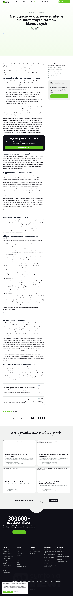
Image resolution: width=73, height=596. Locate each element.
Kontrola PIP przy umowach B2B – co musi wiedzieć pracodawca (50, 562)
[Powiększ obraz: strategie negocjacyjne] (7, 314)
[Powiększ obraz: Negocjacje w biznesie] (7, 212)
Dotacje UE (19, 562)
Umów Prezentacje (34, 549)
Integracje (5, 569)
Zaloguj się (54, 1)
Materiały (36, 1)
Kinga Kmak (9, 489)
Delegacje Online (6, 558)
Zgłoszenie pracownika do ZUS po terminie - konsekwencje (53, 455)
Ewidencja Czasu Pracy (8, 556)
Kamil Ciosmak (38, 27)
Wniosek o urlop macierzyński (60, 553)
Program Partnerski (21, 557)
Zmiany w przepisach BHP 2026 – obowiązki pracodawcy (50, 482)
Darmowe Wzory (20, 553)
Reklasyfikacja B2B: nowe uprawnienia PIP (49, 558)
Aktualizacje (5, 567)
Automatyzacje (6, 572)
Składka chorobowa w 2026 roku (16, 482)
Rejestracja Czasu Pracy (8, 549)
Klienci (24, 1)
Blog (18, 551)
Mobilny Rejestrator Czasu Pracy (9, 563)
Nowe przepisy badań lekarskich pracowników (16, 455)
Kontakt (18, 560)
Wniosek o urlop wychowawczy (60, 558)
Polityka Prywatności (21, 566)
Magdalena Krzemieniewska (46, 462)
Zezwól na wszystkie (8, 591)
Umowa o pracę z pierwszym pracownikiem (50, 555)
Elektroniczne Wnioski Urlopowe (8, 554)
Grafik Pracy (5, 551)
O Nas (18, 559)
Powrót (5, 6)
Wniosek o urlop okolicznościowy (60, 550)
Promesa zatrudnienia (62, 561)
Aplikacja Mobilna (7, 565)
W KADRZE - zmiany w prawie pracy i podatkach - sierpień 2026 (50, 551)
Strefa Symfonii (45, 1)
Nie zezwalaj (16, 591)
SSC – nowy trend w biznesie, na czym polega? (17, 399)
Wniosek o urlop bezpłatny (63, 556)
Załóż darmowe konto (64, 1)
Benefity (5, 570)
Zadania (5, 560)
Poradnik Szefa (15, 462)
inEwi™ (28, 589)
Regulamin (19, 564)
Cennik (30, 1)
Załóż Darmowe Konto (35, 551)
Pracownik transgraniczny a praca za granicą (50, 566)
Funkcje (18, 1)
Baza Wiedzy (19, 555)
